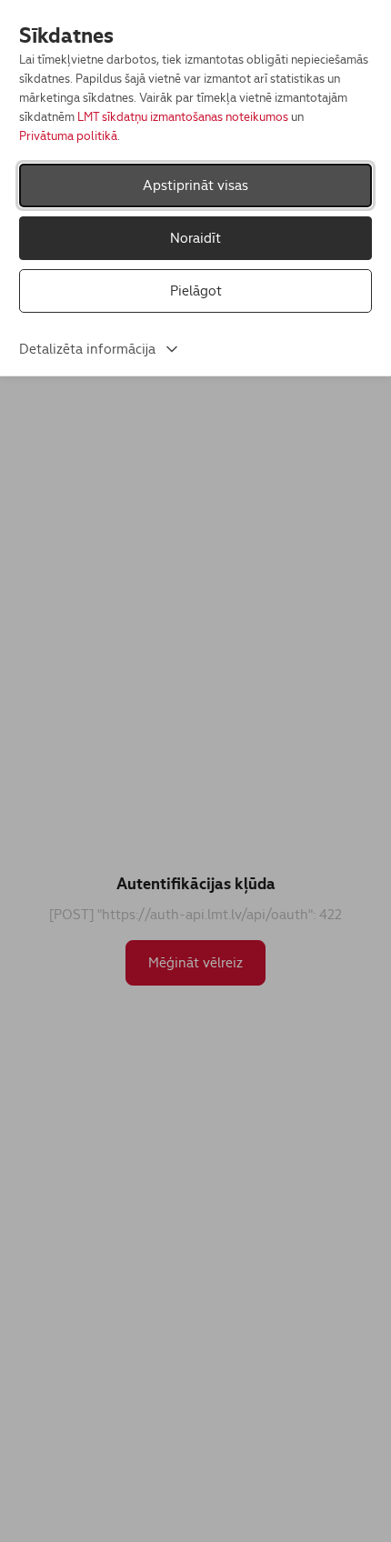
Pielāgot (196, 290)
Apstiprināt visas (195, 185)
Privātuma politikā (68, 136)
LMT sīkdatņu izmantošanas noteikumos (182, 117)
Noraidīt (195, 237)
